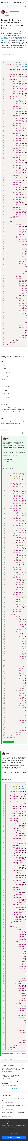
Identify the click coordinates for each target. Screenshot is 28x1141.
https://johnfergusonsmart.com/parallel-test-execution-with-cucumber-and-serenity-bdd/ (13, 38)
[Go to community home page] (9, 2)
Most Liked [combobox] (22, 749)
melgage (10, 1109)
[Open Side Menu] (2, 2)
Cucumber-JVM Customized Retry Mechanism (11, 1082)
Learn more (12, 1128)
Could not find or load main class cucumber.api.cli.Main (11, 1075)
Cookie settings (14, 1133)
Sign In (24, 2)
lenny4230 (11, 1102)
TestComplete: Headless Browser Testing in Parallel (14, 1106)
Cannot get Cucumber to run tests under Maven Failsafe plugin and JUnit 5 (13, 1069)
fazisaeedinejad (12, 1085)
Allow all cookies (14, 1137)
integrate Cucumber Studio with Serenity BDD (13, 1099)
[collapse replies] (14, 752)
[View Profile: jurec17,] (4, 438)
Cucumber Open (6, 6)
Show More (15, 1088)
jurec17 (7, 11)
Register (19, 2)
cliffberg (10, 1071)
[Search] (15, 2)
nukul (9, 1116)
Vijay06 (9, 1078)
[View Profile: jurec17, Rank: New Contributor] (3, 12)
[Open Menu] (26, 7)
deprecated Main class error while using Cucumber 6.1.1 (13, 1113)
